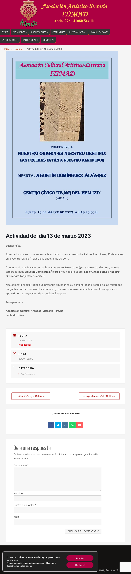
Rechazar (80, 564)
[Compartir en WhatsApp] (72, 425)
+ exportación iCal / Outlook (99, 396)
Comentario (21, 465)
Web (16, 516)
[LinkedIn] (65, 425)
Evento (18, 48)
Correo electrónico (25, 505)
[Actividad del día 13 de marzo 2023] (62, 224)
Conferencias (28, 374)
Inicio (7, 48)
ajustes (29, 565)
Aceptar (80, 558)
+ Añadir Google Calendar (30, 396)
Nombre (19, 493)
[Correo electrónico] (79, 425)
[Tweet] (58, 425)
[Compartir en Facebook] (51, 425)
